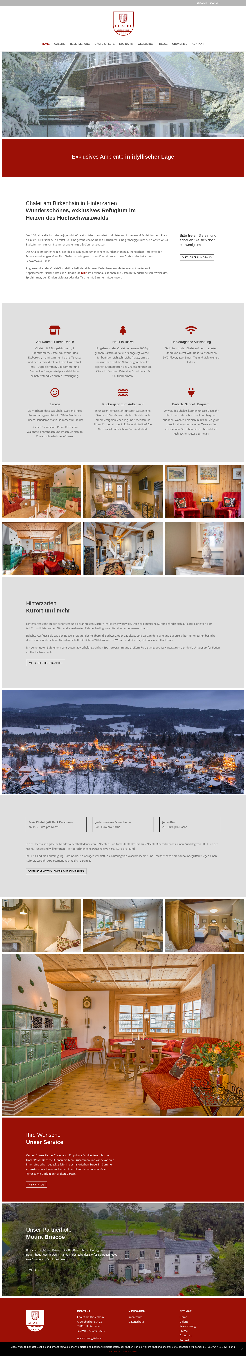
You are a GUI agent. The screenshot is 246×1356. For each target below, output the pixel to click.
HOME (46, 44)
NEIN (117, 1351)
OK (110, 1351)
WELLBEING (145, 44)
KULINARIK (126, 44)
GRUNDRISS (179, 44)
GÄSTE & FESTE (105, 44)
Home (183, 1317)
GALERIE (59, 44)
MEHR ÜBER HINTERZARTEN (45, 663)
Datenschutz (136, 1321)
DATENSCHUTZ (130, 1351)
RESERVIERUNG (80, 44)
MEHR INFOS (36, 1184)
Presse (184, 1331)
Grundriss (186, 1335)
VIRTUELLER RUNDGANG (197, 257)
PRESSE (162, 44)
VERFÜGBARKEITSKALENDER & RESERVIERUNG (56, 871)
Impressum (135, 1317)
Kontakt (184, 1340)
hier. (84, 273)
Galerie (184, 1321)
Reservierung (188, 1326)
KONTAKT (198, 44)
